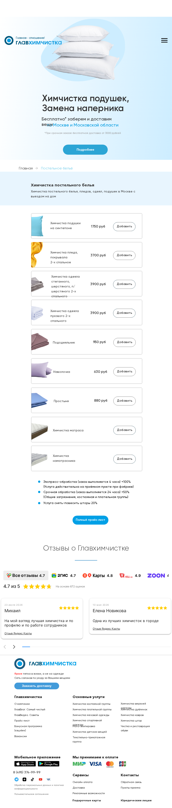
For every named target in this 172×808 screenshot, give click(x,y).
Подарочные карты (86, 800)
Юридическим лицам (136, 800)
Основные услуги (89, 696)
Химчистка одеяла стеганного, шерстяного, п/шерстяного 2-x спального (65, 286)
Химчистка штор (131, 720)
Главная (26, 168)
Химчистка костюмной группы (91, 704)
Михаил (12, 610)
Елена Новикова (109, 610)
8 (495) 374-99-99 (27, 772)
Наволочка (61, 371)
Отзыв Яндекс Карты (18, 633)
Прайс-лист (22, 720)
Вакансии (20, 736)
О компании (22, 704)
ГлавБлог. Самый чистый (29, 709)
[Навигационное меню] (164, 40)
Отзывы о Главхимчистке (86, 548)
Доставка (79, 788)
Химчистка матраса (68, 430)
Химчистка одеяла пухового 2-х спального (64, 316)
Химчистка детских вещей (90, 732)
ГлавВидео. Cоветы (26, 715)
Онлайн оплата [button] (82, 782)
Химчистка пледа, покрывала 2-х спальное (64, 257)
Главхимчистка (28, 696)
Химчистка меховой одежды (91, 715)
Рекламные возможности (89, 793)
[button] (14, 646)
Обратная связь (131, 782)
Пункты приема (130, 788)
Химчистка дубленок (134, 709)
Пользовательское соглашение (31, 794)
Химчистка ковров (132, 715)
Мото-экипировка (84, 726)
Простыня (61, 401)
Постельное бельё (57, 168)
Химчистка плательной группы (92, 709)
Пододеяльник (64, 342)
